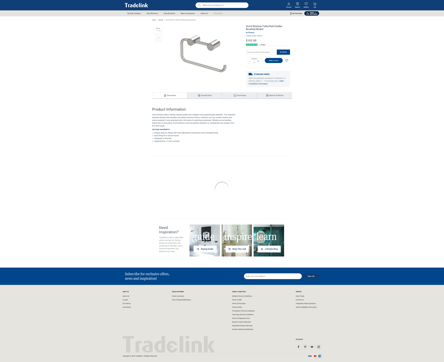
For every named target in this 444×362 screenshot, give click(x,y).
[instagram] (318, 347)
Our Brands (127, 307)
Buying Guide (207, 249)
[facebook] (298, 347)
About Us (126, 296)
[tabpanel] (205, 240)
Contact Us (300, 300)
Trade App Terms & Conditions (243, 314)
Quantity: (254, 59)
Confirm (283, 52)
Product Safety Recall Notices (242, 329)
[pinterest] (305, 347)
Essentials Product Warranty (242, 326)
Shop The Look (239, 249)
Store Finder (300, 296)
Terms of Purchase (238, 303)
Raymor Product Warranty (241, 322)
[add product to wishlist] (287, 60)
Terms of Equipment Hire (241, 318)
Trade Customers (178, 296)
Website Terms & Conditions (242, 296)
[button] (158, 29)
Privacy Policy (237, 307)
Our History (127, 303)
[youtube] (312, 347)
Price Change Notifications (181, 300)
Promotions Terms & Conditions (243, 311)
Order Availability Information (306, 307)
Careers (125, 300)
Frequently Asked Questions (306, 303)
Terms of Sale (237, 300)
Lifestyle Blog (271, 249)
